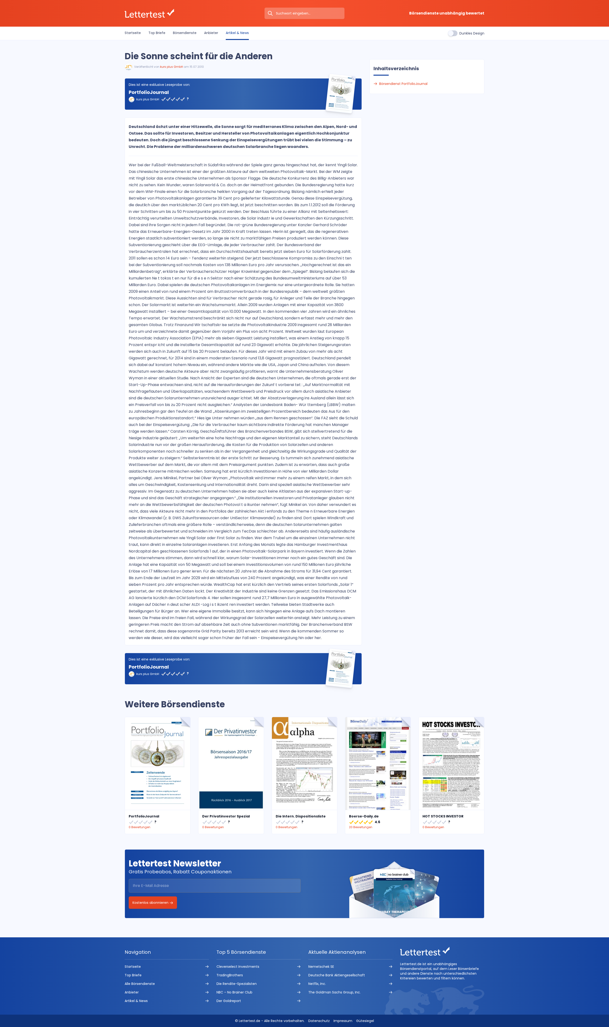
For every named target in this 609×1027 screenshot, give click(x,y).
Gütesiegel (365, 1020)
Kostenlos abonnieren (151, 902)
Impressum (343, 1020)
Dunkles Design (471, 33)
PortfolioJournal (149, 92)
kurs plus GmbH (171, 67)
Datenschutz (319, 1020)
